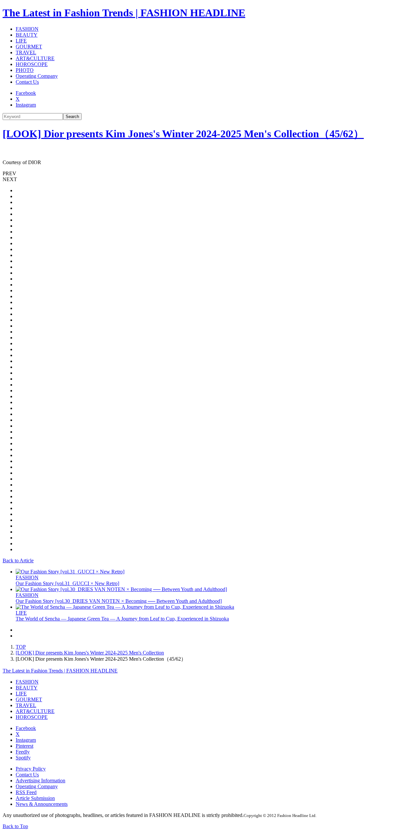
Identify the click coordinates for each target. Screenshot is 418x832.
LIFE (21, 40)
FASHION (27, 29)
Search (72, 116)
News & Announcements (42, 804)
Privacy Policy (31, 769)
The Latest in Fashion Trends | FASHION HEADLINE (124, 13)
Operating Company (37, 76)
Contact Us (27, 82)
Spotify (23, 757)
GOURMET (29, 46)
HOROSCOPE (32, 64)
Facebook (26, 93)
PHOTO (25, 70)
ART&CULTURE (35, 58)
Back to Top (15, 826)
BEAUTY (27, 35)
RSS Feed (26, 792)
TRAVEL (26, 52)
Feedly (23, 752)
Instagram (26, 105)
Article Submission (35, 798)
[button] (209, 174)
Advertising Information (40, 780)
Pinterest (24, 746)
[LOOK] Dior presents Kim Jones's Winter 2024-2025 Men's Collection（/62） (183, 134)
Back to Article (18, 560)
